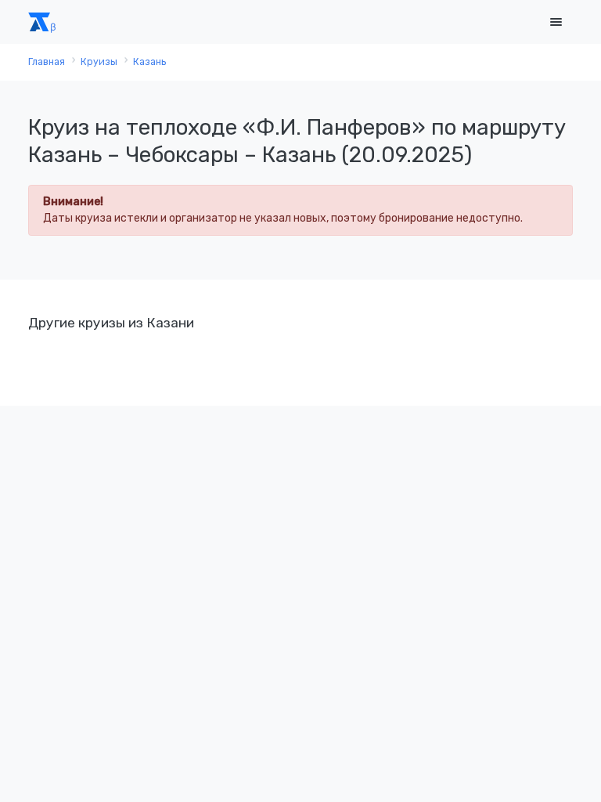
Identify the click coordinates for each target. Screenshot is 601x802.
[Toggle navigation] (555, 22)
